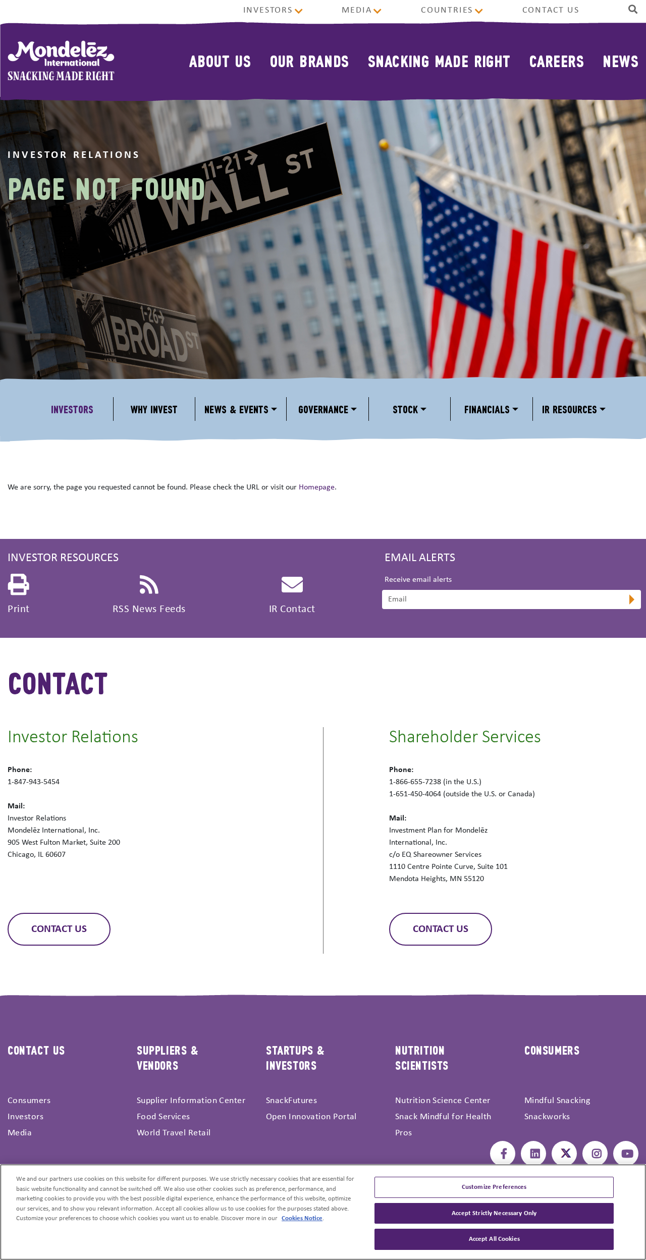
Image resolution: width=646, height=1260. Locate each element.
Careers (556, 60)
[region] (323, 1212)
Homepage (317, 487)
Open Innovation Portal (311, 1117)
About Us (220, 60)
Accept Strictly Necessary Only (494, 1213)
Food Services (163, 1117)
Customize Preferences (494, 1187)
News (620, 60)
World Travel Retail (174, 1133)
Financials (487, 409)
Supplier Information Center (191, 1101)
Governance (323, 409)
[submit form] (630, 600)
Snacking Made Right (439, 60)
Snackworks (547, 1117)
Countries (447, 10)
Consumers (29, 1101)
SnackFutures (291, 1101)
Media (356, 10)
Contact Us (550, 10)
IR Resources (569, 409)
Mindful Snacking (557, 1101)
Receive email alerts (418, 580)
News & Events (236, 409)
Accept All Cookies (494, 1239)
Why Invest (154, 409)
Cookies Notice (302, 1218)
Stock (405, 409)
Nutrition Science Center (443, 1101)
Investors (268, 10)
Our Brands (309, 60)
